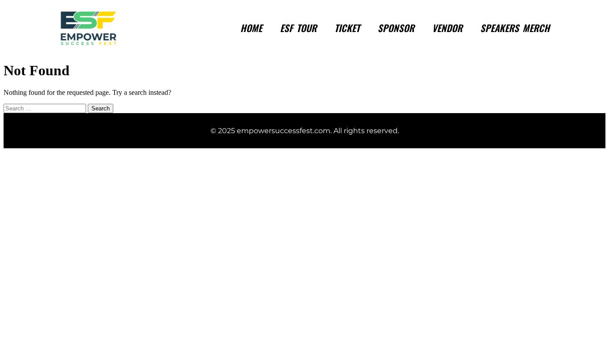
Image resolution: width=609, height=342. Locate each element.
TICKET (347, 28)
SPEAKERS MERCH (515, 28)
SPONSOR (396, 28)
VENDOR (447, 28)
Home (251, 28)
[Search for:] (46, 108)
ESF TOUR (298, 28)
